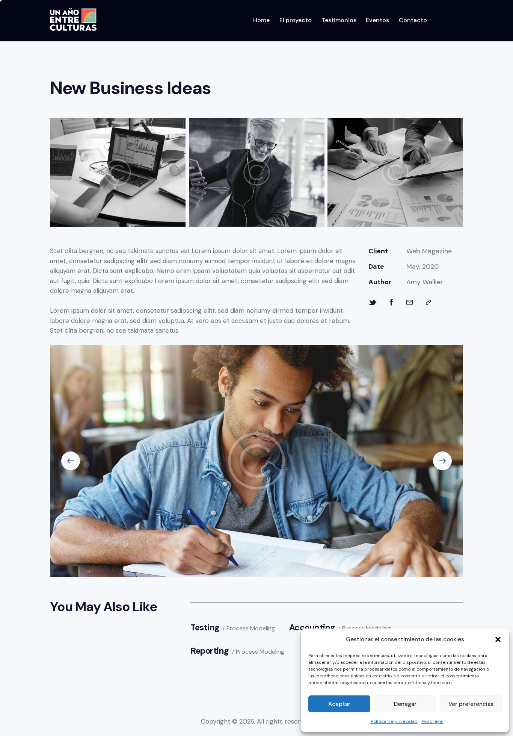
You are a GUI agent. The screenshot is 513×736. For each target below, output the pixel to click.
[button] (498, 639)
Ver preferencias (470, 704)
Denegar (405, 704)
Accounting (312, 627)
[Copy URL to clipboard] (428, 302)
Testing (204, 627)
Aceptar (339, 704)
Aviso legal (432, 721)
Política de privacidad (394, 721)
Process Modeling (250, 628)
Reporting (209, 651)
